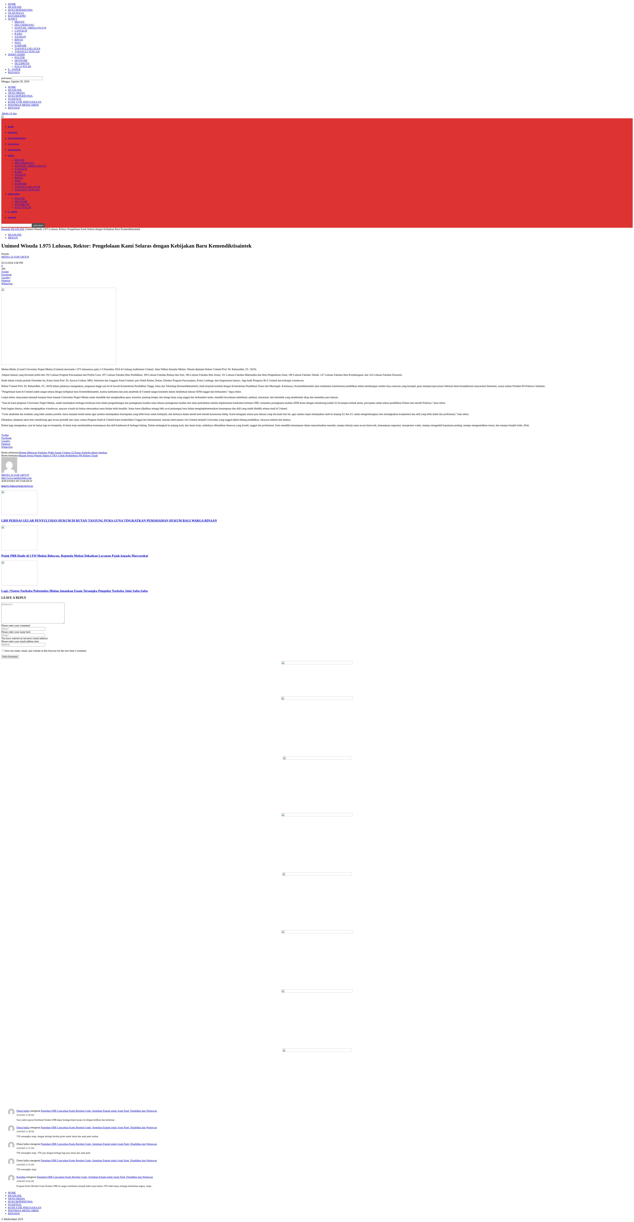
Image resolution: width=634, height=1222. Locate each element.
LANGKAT (21, 30)
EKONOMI (21, 60)
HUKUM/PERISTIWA (20, 10)
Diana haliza (23, 1110)
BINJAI (19, 39)
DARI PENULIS (25, 486)
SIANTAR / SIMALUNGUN (30, 27)
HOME (12, 4)
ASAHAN (20, 36)
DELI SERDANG (24, 24)
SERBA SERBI (16, 54)
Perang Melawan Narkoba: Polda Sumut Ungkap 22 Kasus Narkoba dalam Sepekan (63, 452)
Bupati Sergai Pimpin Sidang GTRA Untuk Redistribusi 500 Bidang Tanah (58, 455)
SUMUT (12, 18)
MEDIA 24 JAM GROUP (15, 256)
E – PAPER (14, 69)
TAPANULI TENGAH (27, 51)
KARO (18, 33)
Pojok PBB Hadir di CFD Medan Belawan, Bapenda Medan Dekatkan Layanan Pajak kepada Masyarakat (74, 555)
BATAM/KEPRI (17, 16)
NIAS (18, 42)
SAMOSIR (20, 45)
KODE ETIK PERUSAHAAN (24, 101)
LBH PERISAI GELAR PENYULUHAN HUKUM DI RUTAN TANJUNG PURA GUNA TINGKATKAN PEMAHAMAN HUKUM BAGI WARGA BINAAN (109, 520)
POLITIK (20, 57)
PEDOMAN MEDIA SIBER (23, 104)
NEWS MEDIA (16, 93)
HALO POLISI (23, 66)
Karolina (21, 1177)
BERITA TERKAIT (9, 486)
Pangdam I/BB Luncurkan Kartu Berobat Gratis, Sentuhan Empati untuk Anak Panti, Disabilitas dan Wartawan (99, 1110)
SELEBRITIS (22, 63)
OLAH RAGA (16, 13)
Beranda (5, 229)
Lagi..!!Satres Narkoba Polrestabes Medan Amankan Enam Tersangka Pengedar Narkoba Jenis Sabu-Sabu (74, 591)
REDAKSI (14, 72)
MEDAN (19, 21)
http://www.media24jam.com (16, 478)
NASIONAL (15, 99)
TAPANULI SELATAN (27, 48)
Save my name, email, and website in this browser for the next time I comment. (46, 650)
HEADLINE (15, 7)
